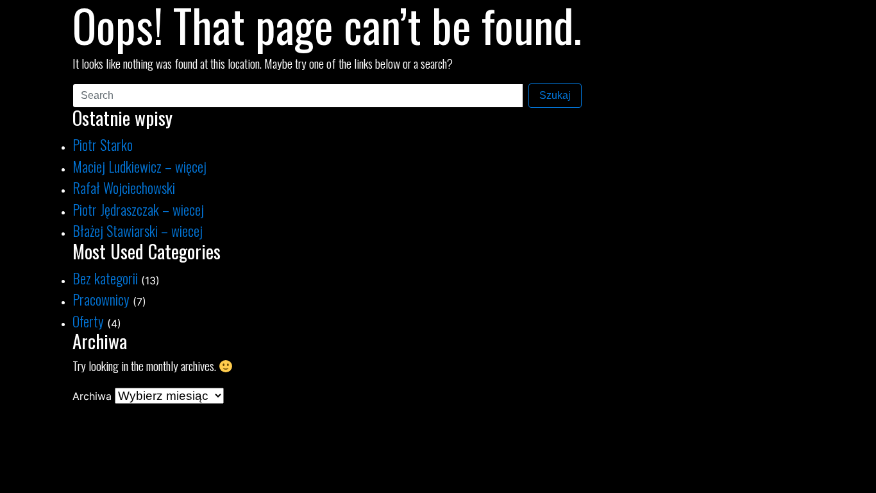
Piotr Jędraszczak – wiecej (138, 209)
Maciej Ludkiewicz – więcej (139, 166)
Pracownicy (101, 298)
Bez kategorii (105, 277)
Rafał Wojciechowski (123, 187)
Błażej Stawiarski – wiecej (137, 230)
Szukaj (555, 95)
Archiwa (92, 396)
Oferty (88, 320)
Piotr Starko (102, 144)
